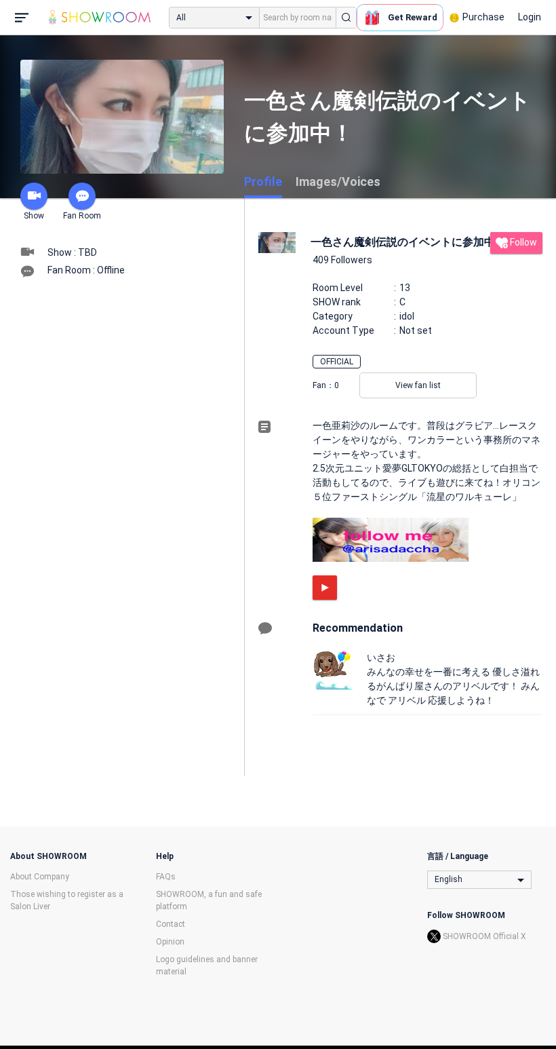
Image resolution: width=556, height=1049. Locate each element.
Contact (170, 924)
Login (529, 17)
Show (34, 216)
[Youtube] (325, 587)
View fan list (418, 385)
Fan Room (82, 216)
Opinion (170, 942)
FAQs (166, 876)
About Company (39, 876)
